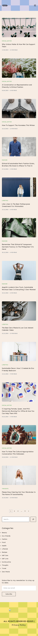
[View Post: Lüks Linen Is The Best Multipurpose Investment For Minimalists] (19, 187)
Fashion (4, 160)
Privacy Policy (19, 625)
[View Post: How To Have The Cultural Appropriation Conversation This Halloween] (19, 434)
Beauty (4, 532)
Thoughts (5, 488)
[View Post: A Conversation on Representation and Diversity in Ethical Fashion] (19, 68)
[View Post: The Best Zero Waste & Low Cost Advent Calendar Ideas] (19, 311)
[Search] (33, 519)
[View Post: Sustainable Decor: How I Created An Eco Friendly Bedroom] (19, 351)
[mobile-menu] (35, 5)
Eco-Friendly (6, 536)
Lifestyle (5, 200)
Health (4, 546)
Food (3, 542)
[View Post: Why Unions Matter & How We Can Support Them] (19, 27)
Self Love (5, 559)
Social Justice (7, 41)
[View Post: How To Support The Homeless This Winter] (19, 108)
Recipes (4, 552)
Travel (4, 568)
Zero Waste (6, 572)
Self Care (5, 555)
